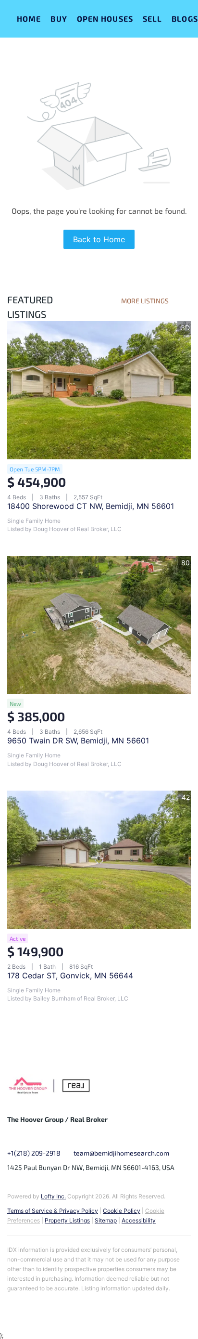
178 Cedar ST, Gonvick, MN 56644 (70, 975)
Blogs (185, 18)
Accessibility (139, 1220)
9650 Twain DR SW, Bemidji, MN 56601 (78, 740)
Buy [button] (58, 18)
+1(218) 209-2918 (34, 1153)
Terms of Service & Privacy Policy (52, 1210)
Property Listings (67, 1220)
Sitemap (106, 1220)
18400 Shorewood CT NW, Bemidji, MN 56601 (90, 506)
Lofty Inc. (53, 1196)
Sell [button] (152, 18)
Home (29, 18)
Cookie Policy (121, 1210)
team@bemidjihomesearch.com (121, 1153)
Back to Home (99, 239)
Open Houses (105, 18)
